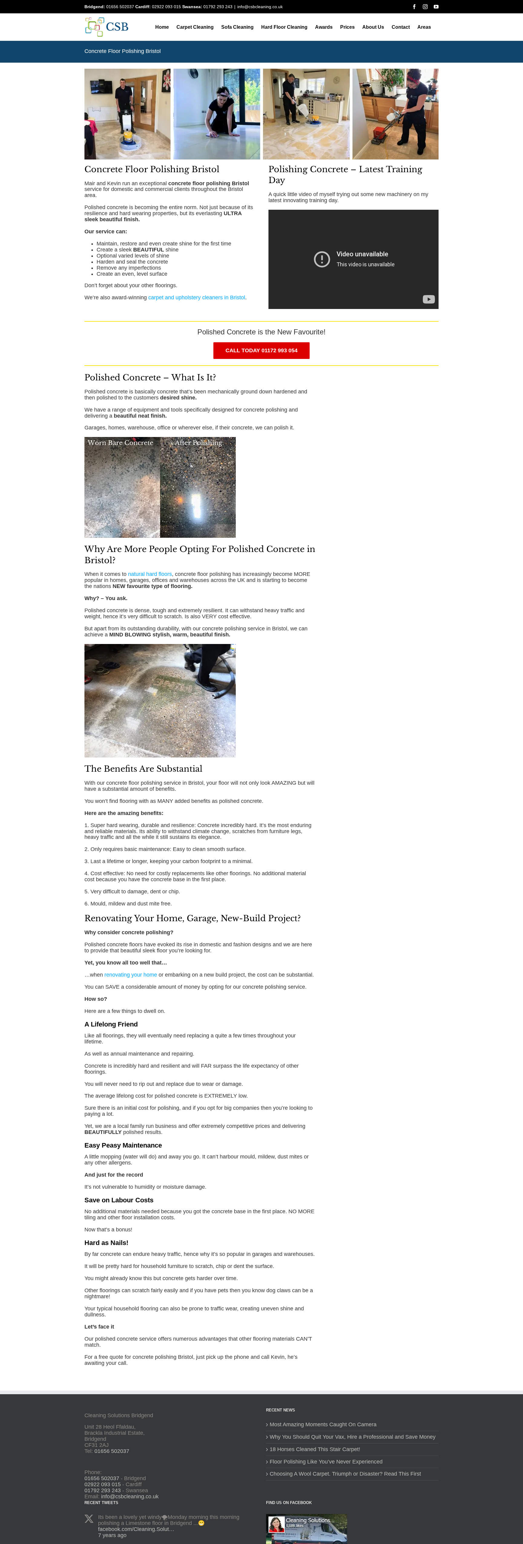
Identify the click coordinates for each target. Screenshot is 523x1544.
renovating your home (130, 975)
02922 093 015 (166, 6)
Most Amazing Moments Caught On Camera (323, 1424)
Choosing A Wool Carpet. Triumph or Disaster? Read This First (345, 1474)
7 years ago (112, 1535)
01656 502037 (120, 6)
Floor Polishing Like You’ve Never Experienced (326, 1462)
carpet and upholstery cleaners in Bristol (196, 297)
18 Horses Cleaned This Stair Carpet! (315, 1449)
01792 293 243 (217, 6)
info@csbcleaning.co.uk (260, 6)
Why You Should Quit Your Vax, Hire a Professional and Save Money (353, 1437)
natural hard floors (150, 574)
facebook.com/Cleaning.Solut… (136, 1529)
